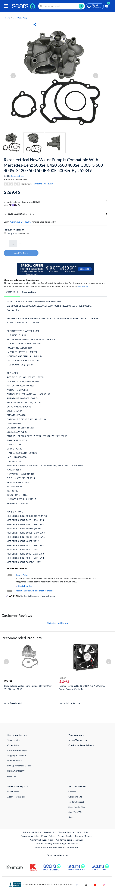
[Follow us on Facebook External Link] (77, 884)
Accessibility (50, 832)
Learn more (82, 286)
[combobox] (61, 6)
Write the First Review (43, 183)
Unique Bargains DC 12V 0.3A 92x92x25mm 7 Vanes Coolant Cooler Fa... (82, 687)
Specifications (29, 292)
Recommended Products (21, 638)
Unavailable (24, 233)
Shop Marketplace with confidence (21, 280)
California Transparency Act (69, 839)
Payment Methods (83, 836)
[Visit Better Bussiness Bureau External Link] (14, 884)
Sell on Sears (13, 791)
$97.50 (7, 681)
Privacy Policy (48, 836)
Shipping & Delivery (16, 755)
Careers (72, 791)
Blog (70, 817)
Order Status (13, 745)
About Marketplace (16, 796)
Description (12, 291)
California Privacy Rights (41, 839)
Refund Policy (83, 832)
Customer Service (17, 735)
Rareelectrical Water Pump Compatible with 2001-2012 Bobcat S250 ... (28, 687)
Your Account (76, 735)
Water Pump (22, 18)
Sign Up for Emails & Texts (19, 765)
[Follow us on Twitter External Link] (86, 884)
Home (7, 18)
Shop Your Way (75, 812)
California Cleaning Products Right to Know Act (56, 843)
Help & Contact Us (16, 770)
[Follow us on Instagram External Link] (104, 884)
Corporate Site (75, 796)
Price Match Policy (32, 832)
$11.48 (62, 678)
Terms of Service (66, 832)
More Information (17, 568)
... (13, 18)
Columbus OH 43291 (20, 221)
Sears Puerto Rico (76, 807)
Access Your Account (78, 740)
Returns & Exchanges (17, 750)
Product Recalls (14, 760)
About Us (11, 776)
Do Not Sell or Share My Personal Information (56, 847)
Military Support (76, 802)
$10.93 (64, 681)
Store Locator (13, 740)
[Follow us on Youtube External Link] (95, 884)
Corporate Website (30, 836)
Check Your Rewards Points (81, 745)
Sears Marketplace (17, 786)
